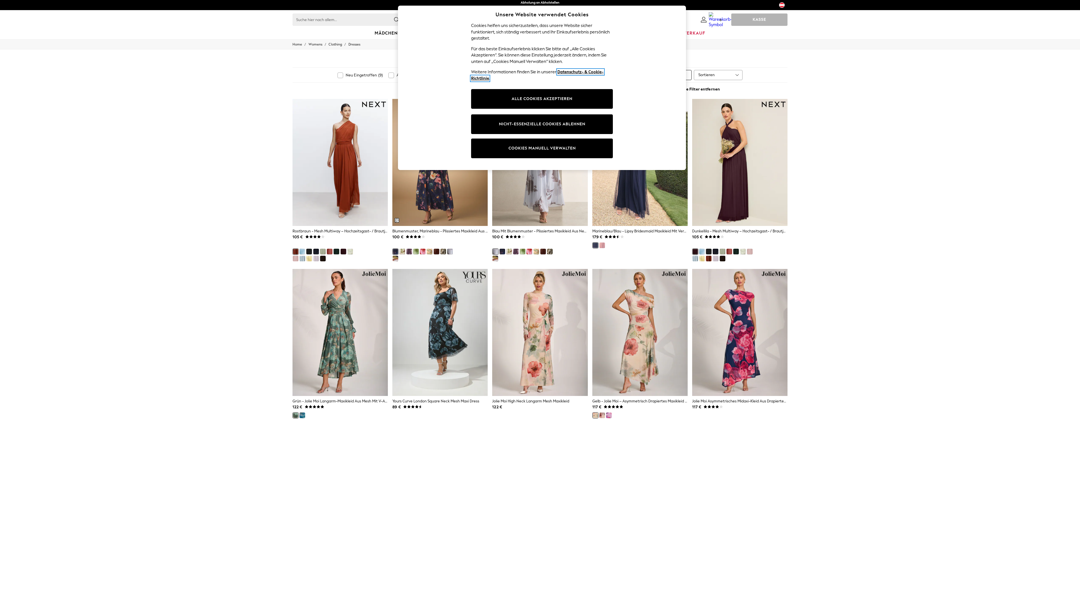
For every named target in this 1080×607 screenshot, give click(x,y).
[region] (542, 88)
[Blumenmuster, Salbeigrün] (350, 251)
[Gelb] (595, 415)
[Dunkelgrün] (336, 251)
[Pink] (609, 415)
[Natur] (602, 415)
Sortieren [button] (706, 75)
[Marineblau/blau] (316, 251)
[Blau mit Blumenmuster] (450, 251)
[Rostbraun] (295, 251)
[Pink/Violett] (409, 251)
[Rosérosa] (329, 251)
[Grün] (295, 415)
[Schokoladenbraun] (323, 258)
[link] (704, 19)
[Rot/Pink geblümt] (423, 251)
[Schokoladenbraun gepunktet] (436, 251)
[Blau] (302, 415)
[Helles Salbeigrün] (323, 251)
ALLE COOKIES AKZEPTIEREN (542, 98)
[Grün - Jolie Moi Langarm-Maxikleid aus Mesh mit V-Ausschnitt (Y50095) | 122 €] (340, 332)
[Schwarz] (309, 251)
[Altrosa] (295, 258)
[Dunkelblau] (302, 258)
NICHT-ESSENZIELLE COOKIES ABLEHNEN (542, 124)
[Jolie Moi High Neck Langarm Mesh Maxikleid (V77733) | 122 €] (540, 332)
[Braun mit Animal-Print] (443, 251)
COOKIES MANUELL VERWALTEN (542, 148)
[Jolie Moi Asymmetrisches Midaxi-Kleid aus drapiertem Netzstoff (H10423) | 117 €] (740, 332)
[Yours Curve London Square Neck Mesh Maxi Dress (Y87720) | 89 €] (440, 332)
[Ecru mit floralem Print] (429, 251)
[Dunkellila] (343, 251)
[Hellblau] (302, 251)
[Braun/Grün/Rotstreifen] (395, 258)
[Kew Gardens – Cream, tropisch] (402, 251)
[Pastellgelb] (309, 258)
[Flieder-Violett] (316, 258)
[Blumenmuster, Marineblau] (395, 251)
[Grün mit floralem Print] (416, 251)
